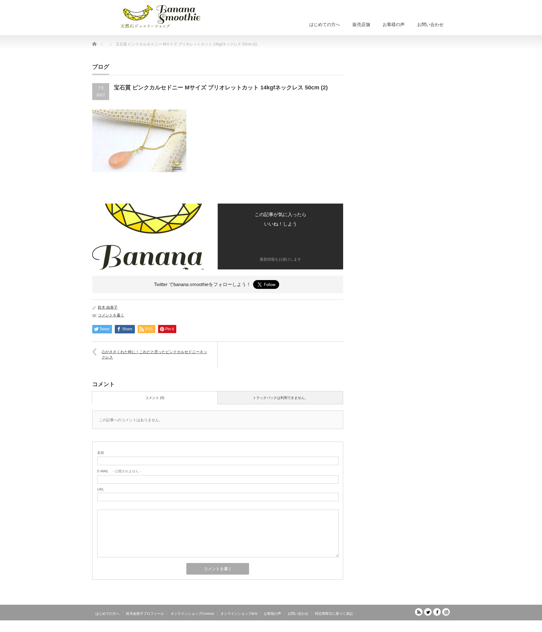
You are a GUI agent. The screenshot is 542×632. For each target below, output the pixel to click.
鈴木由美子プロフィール (145, 613)
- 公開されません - (119, 471)
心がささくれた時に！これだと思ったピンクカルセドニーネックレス (154, 354)
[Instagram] (446, 612)
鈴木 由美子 (108, 307)
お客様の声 (394, 24)
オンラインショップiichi (239, 613)
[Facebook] (437, 612)
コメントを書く (111, 315)
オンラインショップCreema (192, 613)
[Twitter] (428, 612)
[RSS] (418, 612)
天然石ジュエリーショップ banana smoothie (412, 627)
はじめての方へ (324, 24)
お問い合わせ (430, 24)
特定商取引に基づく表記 (334, 613)
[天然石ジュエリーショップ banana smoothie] (169, 15)
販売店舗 (361, 24)
